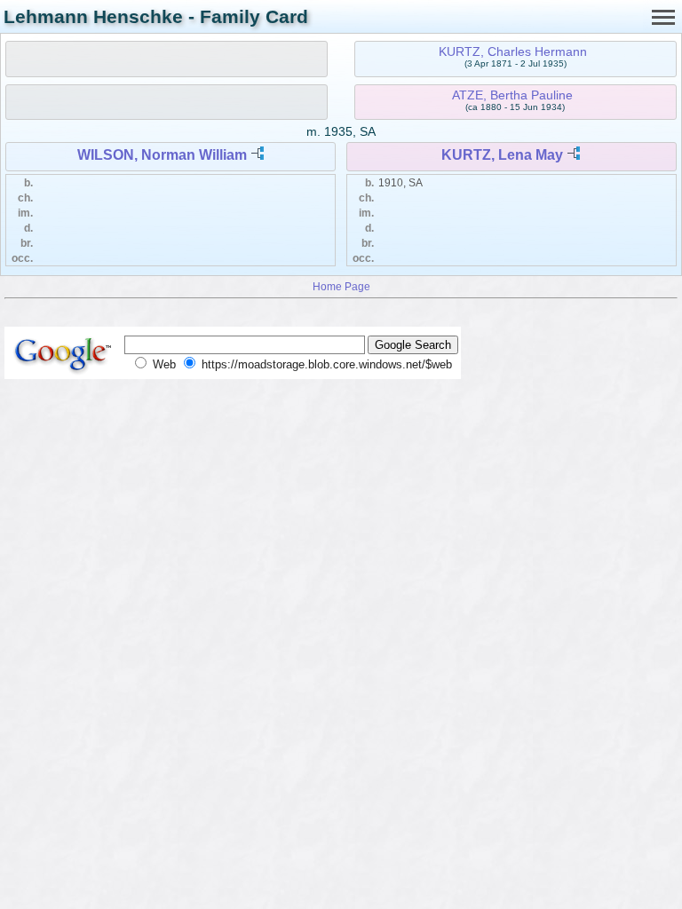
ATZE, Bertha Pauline (512, 95)
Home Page (341, 286)
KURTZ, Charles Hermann (513, 51)
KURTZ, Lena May (502, 154)
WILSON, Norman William (162, 154)
